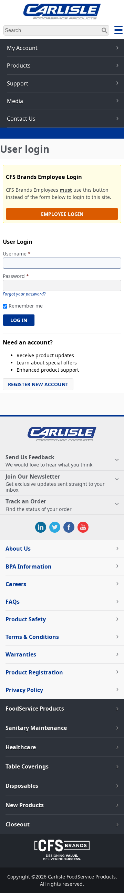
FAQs (13, 601)
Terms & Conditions (32, 637)
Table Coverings (27, 766)
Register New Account (38, 384)
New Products (25, 805)
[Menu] (118, 31)
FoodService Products (35, 708)
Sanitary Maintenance (36, 728)
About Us (18, 548)
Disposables (22, 786)
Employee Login (62, 214)
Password (16, 276)
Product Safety (26, 619)
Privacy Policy (24, 690)
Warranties (21, 654)
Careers (16, 584)
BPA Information (29, 566)
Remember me (26, 305)
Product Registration (34, 672)
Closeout (18, 824)
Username (17, 254)
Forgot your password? (24, 294)
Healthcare (21, 747)
